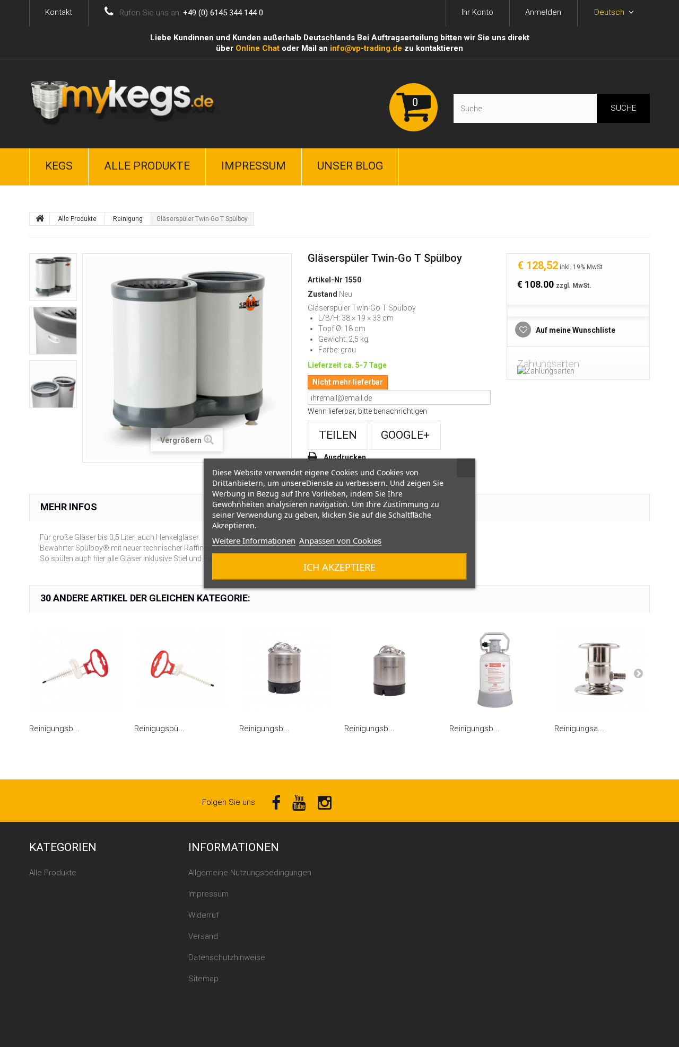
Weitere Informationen (253, 540)
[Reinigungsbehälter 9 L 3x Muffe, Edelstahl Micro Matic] (286, 670)
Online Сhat (258, 48)
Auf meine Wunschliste (574, 330)
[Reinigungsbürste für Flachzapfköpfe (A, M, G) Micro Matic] (76, 670)
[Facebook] (276, 802)
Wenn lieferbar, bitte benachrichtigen (367, 411)
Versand (203, 936)
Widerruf (203, 915)
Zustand (322, 294)
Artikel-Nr (325, 280)
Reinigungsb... (54, 728)
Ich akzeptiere (339, 567)
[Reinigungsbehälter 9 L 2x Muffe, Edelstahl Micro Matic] (391, 670)
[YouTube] (299, 802)
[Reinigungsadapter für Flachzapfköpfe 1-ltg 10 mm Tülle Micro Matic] (601, 670)
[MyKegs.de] (127, 104)
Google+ (405, 435)
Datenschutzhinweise (226, 957)
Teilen (338, 435)
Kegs (59, 165)
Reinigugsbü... (159, 728)
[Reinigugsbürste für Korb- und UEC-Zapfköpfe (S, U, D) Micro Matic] (181, 670)
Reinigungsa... (579, 728)
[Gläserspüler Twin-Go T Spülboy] (53, 277)
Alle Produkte (147, 165)
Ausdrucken (345, 457)
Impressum (253, 165)
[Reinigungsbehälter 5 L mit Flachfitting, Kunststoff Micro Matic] (496, 670)
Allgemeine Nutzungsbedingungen (249, 872)
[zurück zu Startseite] (40, 218)
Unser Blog (350, 165)
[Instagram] (325, 802)
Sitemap (203, 978)
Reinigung (128, 219)
